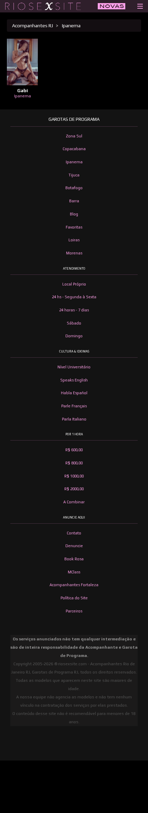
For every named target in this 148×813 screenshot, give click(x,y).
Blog (74, 214)
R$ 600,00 (74, 450)
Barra (74, 201)
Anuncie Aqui (74, 517)
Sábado (74, 323)
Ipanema (71, 25)
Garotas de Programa (74, 119)
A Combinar (74, 502)
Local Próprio (74, 284)
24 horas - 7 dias (74, 310)
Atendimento (74, 268)
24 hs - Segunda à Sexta (74, 297)
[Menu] (140, 4)
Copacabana (74, 149)
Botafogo (74, 188)
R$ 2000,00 (74, 489)
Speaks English (74, 380)
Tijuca (74, 175)
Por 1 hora (74, 434)
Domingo (74, 336)
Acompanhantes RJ (32, 25)
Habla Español (74, 393)
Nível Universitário (74, 367)
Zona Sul (74, 136)
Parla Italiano (74, 419)
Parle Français (74, 406)
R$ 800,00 (74, 463)
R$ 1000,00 (74, 476)
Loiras (74, 240)
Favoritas (74, 227)
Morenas (74, 253)
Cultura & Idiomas (74, 351)
